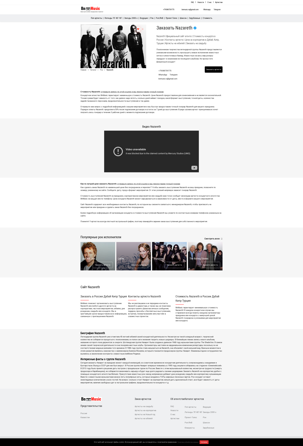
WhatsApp (163, 75)
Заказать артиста (102, 265)
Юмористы (190, 428)
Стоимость (207, 18)
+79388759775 (168, 9)
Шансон (183, 18)
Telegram (217, 9)
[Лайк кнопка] (138, 29)
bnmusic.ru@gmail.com (190, 9)
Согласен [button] (204, 442)
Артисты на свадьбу (144, 406)
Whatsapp (207, 9)
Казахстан (85, 417)
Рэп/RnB (159, 18)
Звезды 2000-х (131, 18)
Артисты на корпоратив (145, 410)
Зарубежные (194, 18)
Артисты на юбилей (143, 418)
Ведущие (144, 18)
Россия (83, 413)
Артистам (219, 2)
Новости (200, 2)
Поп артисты (96, 18)
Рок (152, 18)
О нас (209, 2)
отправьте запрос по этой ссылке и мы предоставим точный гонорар (132, 92)
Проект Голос (171, 18)
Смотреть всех (212, 238)
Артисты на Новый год (145, 414)
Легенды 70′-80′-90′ (113, 18)
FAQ (192, 2)
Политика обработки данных (188, 442)
